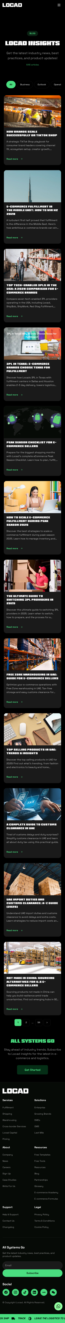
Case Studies (9, 1179)
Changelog (8, 1227)
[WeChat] (53, 1292)
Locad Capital (10, 1132)
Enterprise (39, 1107)
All (11, 84)
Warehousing (9, 1120)
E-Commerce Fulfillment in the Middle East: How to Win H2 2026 (32, 210)
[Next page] (47, 1022)
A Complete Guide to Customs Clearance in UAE (31, 826)
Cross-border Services (14, 1126)
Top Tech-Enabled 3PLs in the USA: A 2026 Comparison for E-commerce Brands (32, 289)
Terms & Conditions (44, 1220)
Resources (39, 1167)
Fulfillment (8, 1107)
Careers (6, 1167)
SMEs (37, 1120)
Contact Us (8, 1220)
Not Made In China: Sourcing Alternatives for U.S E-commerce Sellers (30, 982)
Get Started (32, 1070)
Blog (36, 1173)
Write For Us (9, 1186)
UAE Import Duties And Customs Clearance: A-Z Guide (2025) (32, 903)
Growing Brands (42, 1113)
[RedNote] (43, 1292)
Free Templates (42, 1154)
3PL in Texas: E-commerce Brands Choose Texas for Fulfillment (28, 367)
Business (25, 84)
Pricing (6, 1139)
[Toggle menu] (59, 5)
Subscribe (32, 1273)
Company (8, 1154)
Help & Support (10, 1214)
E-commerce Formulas (46, 1198)
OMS (36, 1126)
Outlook (42, 84)
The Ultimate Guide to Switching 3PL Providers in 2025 (29, 600)
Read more (31, 159)
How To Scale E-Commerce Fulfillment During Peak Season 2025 (28, 521)
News (5, 1161)
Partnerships (41, 1179)
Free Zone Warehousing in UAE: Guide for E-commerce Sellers (32, 676)
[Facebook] (6, 1292)
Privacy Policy (41, 1214)
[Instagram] (15, 1292)
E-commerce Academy (46, 1192)
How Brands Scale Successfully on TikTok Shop (31, 133)
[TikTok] (24, 1292)
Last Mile (39, 1132)
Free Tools (39, 1161)
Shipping (7, 1113)
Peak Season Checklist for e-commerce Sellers (31, 444)
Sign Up (7, 1173)
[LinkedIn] (34, 1292)
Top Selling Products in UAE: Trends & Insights (31, 751)
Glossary (38, 1186)
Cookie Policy (41, 1227)
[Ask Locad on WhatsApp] (58, 1306)
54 (39, 1022)
